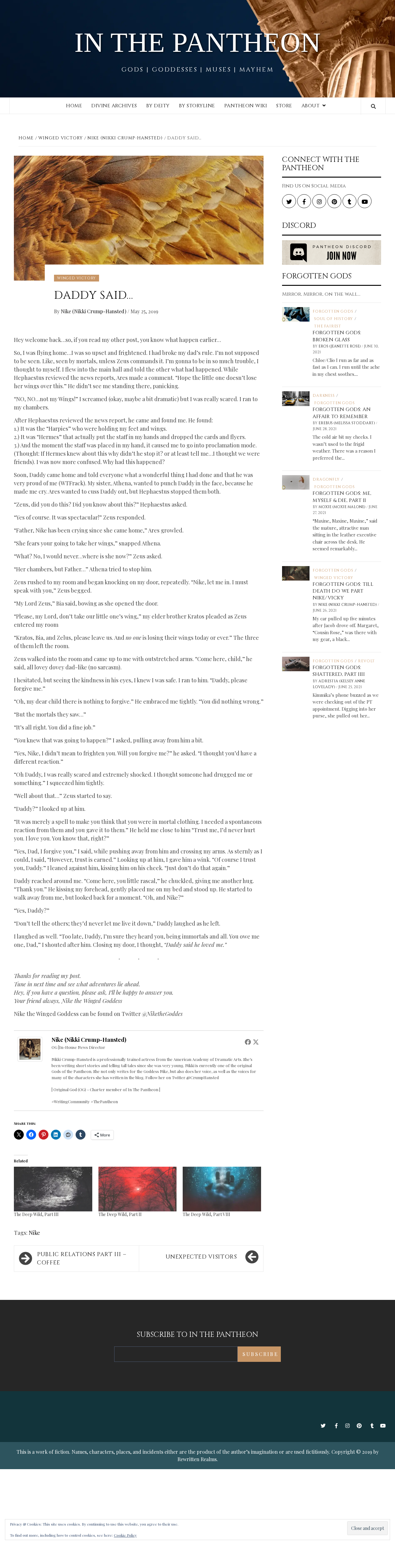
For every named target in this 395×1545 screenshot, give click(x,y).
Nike (34, 1232)
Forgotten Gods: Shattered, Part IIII (339, 671)
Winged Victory (76, 278)
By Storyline (197, 105)
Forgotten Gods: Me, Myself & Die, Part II (342, 496)
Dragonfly (326, 479)
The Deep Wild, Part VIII (206, 1214)
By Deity (158, 105)
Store (284, 105)
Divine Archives (114, 105)
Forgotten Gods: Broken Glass (337, 336)
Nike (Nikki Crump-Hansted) (94, 311)
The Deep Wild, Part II (120, 1214)
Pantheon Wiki (245, 105)
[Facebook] (248, 1042)
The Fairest (327, 326)
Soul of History (333, 319)
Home (74, 105)
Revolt (366, 661)
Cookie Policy (125, 1535)
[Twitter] (256, 1042)
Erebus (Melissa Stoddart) (347, 423)
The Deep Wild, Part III (36, 1214)
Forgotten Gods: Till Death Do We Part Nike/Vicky (343, 591)
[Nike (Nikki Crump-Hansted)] (30, 1048)
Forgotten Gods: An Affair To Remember (342, 413)
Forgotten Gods (333, 311)
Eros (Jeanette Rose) (340, 346)
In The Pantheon (197, 42)
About (310, 105)
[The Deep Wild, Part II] (137, 1189)
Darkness (324, 395)
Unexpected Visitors (201, 1257)
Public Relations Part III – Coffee (81, 1259)
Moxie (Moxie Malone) (342, 506)
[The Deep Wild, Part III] (53, 1189)
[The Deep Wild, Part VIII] (222, 1189)
